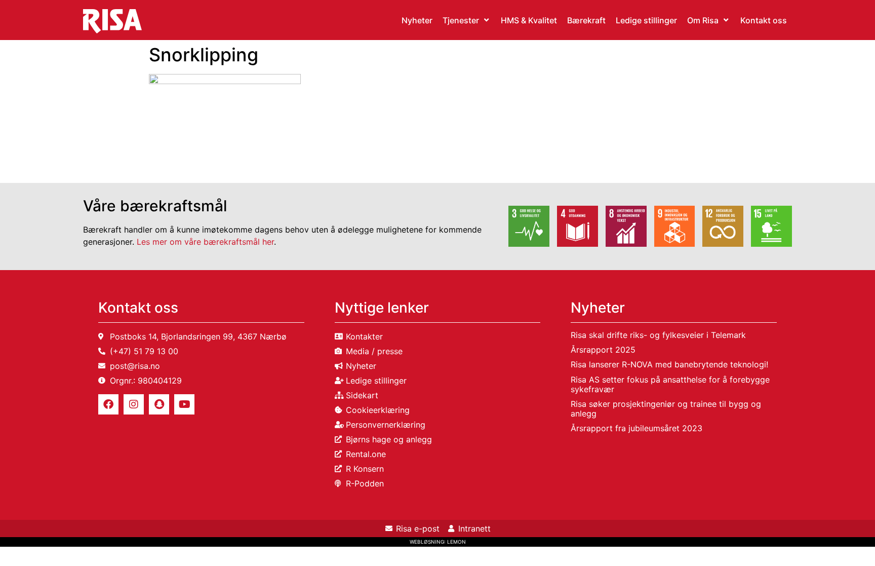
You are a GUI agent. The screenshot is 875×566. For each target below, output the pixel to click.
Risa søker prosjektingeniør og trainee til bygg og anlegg (666, 409)
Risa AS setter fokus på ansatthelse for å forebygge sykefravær (670, 384)
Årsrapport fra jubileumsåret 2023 (636, 428)
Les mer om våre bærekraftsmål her (205, 242)
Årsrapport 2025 (603, 350)
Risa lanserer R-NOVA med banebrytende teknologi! (669, 364)
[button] (466, 20)
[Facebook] (108, 404)
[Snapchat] (159, 404)
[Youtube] (184, 404)
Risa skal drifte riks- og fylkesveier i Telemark (658, 335)
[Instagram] (134, 404)
